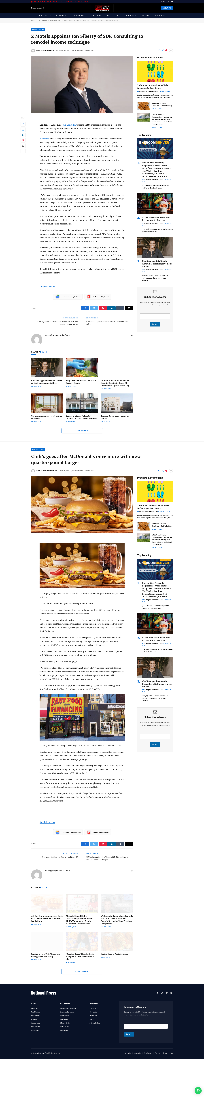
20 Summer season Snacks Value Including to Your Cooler (153, 86)
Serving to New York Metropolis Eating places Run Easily (45, 955)
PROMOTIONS (78, 15)
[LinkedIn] (23, 135)
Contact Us (159, 15)
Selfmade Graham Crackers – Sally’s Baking (162, 104)
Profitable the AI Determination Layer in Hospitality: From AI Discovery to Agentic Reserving (115, 383)
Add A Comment (82, 431)
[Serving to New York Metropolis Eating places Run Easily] (47, 941)
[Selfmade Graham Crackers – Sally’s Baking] (143, 106)
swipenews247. (41, 1053)
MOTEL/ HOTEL (38, 29)
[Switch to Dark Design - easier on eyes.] (168, 1)
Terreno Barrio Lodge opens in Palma (114, 417)
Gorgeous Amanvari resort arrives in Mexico (46, 417)
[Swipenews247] (102, 8)
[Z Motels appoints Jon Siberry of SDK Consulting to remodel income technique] (82, 84)
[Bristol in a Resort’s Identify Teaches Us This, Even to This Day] (82, 403)
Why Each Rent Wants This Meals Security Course (81, 381)
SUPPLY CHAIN (112, 15)
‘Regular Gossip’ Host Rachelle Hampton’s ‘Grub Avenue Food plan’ (80, 956)
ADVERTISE (145, 15)
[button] (198, 1090)
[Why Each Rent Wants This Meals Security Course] (82, 367)
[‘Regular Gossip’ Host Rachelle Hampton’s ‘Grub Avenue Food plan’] (82, 941)
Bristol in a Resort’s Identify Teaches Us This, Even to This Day (81, 417)
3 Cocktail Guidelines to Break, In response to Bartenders (157, 218)
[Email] (23, 145)
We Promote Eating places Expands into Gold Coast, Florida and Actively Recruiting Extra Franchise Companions (117, 920)
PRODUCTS (129, 15)
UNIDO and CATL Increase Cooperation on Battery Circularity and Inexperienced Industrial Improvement (162, 119)
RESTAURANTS (38, 450)
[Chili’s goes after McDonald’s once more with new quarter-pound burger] (82, 504)
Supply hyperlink (47, 286)
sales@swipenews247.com (48, 50)
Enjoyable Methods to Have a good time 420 (60, 857)
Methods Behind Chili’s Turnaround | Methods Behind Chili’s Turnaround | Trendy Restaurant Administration (79, 920)
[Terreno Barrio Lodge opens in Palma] (117, 403)
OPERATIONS (61, 15)
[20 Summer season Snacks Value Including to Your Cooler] (155, 71)
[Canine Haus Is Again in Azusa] (117, 941)
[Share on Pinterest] (166, 50)
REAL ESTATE (96, 15)
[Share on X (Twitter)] (162, 50)
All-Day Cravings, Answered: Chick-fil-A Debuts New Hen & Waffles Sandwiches (47, 918)
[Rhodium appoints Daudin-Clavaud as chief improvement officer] (47, 367)
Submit (155, 324)
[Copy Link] (23, 151)
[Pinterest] (23, 140)
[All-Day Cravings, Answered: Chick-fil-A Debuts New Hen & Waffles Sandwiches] (47, 903)
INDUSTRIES (44, 15)
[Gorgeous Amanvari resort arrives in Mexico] (47, 403)
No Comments (78, 50)
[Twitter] (23, 129)
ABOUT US (167, 8)
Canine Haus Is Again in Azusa (114, 954)
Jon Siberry (44, 138)
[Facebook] (23, 124)
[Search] (172, 1)
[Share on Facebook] (159, 50)
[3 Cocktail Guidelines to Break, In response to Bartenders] (155, 203)
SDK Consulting (70, 124)
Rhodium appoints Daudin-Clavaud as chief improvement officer (47, 381)
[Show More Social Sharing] (171, 50)
